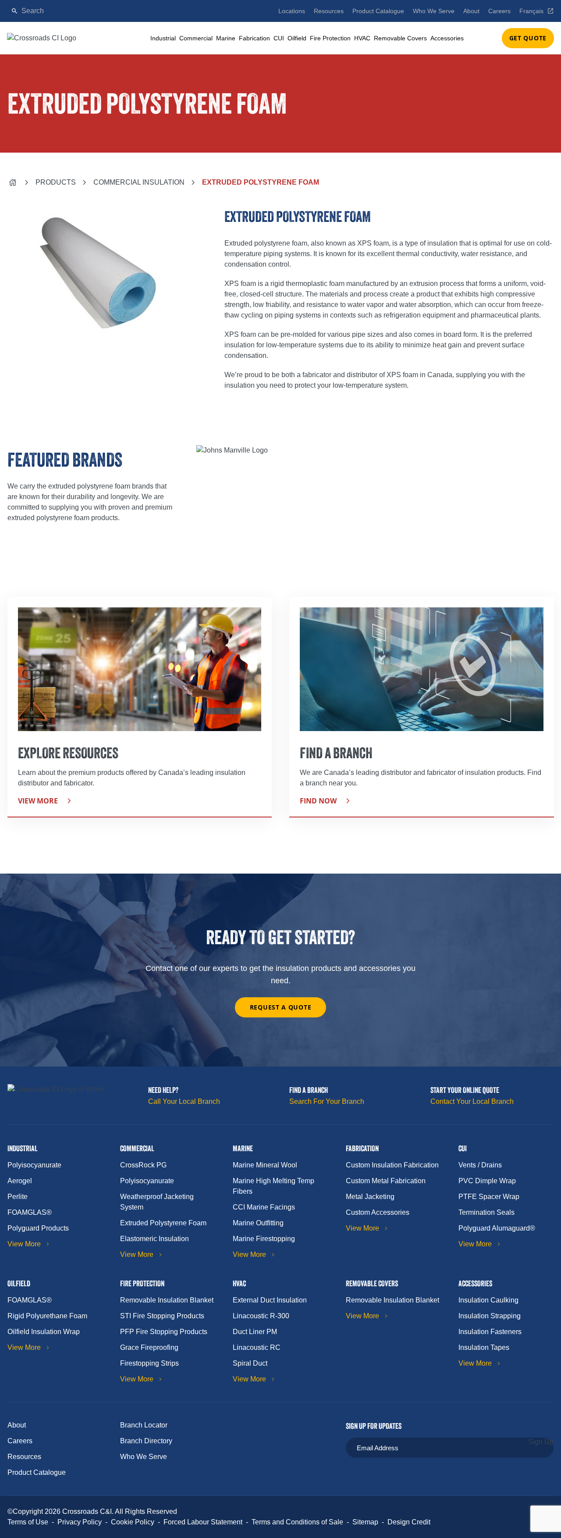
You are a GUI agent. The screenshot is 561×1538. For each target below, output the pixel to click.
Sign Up (541, 1441)
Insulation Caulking (488, 1300)
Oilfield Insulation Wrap (43, 1331)
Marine (225, 38)
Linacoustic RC (256, 1347)
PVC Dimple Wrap (487, 1181)
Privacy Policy (79, 1522)
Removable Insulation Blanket (166, 1300)
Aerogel (19, 1181)
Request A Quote (281, 1007)
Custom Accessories (377, 1212)
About (471, 10)
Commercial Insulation (139, 182)
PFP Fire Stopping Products (163, 1331)
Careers (499, 10)
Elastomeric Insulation (154, 1238)
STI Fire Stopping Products (162, 1316)
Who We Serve (433, 10)
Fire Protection (330, 38)
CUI (278, 38)
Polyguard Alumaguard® (496, 1228)
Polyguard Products (38, 1228)
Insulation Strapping (489, 1316)
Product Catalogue (378, 10)
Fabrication (254, 38)
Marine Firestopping (264, 1238)
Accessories (447, 38)
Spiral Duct (250, 1363)
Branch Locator (143, 1425)
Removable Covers (400, 38)
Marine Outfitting (258, 1223)
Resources (329, 10)
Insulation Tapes (483, 1347)
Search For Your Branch (326, 1101)
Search (241, 11)
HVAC (362, 38)
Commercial (196, 38)
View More (24, 1244)
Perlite (17, 1196)
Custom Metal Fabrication (386, 1181)
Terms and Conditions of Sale (297, 1522)
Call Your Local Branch (184, 1101)
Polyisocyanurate (34, 1165)
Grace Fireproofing (149, 1347)
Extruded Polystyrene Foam (163, 1223)
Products (56, 182)
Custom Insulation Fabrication (392, 1165)
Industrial (163, 38)
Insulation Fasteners (490, 1331)
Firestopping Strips (149, 1363)
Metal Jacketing (370, 1196)
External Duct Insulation (270, 1300)
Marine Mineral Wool (265, 1165)
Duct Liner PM (255, 1331)
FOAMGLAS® (29, 1212)
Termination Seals (486, 1212)
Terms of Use (27, 1522)
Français (531, 10)
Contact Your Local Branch (472, 1101)
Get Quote (528, 38)
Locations (291, 10)
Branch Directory (146, 1441)
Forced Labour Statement (202, 1522)
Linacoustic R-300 (261, 1316)
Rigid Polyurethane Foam (47, 1316)
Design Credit (408, 1522)
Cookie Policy (132, 1522)
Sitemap (365, 1522)
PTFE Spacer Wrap (488, 1196)
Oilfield (297, 38)
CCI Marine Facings (264, 1207)
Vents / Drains (480, 1165)
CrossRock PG (143, 1165)
